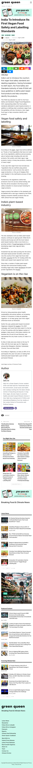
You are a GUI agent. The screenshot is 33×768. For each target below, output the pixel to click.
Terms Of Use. (18, 764)
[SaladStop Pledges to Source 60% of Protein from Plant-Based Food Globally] (9, 446)
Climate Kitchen (6, 753)
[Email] (16, 68)
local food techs (18, 244)
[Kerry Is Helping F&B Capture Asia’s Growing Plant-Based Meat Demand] (4, 653)
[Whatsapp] (10, 68)
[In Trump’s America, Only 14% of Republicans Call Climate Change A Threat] (4, 667)
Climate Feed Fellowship (9, 733)
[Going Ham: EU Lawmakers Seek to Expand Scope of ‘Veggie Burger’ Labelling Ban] (9, 467)
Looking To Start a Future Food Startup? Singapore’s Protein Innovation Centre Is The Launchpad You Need (20, 625)
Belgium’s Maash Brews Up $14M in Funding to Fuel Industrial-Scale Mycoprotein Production (18, 544)
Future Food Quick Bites (23, 463)
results (18, 326)
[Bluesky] (10, 71)
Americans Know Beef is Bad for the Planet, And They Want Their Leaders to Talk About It (20, 682)
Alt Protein (7, 35)
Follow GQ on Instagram (9, 727)
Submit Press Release (8, 740)
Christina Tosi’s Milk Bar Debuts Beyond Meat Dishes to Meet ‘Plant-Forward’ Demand (20, 553)
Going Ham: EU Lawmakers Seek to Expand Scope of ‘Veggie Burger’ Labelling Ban (18, 561)
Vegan (13, 35)
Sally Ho (6, 380)
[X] (4, 71)
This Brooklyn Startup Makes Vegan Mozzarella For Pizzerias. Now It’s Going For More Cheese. (8, 427)
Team (3, 749)
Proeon (18, 269)
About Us (4, 746)
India (3, 35)
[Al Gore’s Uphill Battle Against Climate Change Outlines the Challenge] (4, 691)
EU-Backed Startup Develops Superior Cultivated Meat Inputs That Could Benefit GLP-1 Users (19, 519)
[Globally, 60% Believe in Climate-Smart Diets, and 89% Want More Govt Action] (4, 676)
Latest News (5, 721)
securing (9, 258)
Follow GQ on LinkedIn (8, 725)
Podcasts (4, 729)
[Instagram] (28, 68)
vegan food (7, 415)
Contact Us (5, 751)
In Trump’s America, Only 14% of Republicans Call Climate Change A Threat (18, 667)
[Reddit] (22, 68)
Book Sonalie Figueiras (8, 744)
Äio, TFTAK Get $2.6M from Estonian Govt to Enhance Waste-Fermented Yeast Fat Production (20, 535)
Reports (4, 731)
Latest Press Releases (8, 742)
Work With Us (6, 738)
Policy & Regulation (8, 463)
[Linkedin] (4, 68)
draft (13, 150)
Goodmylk (22, 267)
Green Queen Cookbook (9, 735)
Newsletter (5, 723)
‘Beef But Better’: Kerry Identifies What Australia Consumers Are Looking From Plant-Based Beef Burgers (20, 644)
